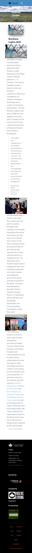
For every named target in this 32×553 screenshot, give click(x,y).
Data (12, 535)
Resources (16, 544)
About (12, 526)
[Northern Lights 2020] (16, 30)
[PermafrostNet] (14, 3)
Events (16, 539)
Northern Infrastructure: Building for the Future (15, 386)
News (12, 531)
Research (19, 526)
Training (18, 535)
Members (19, 531)
